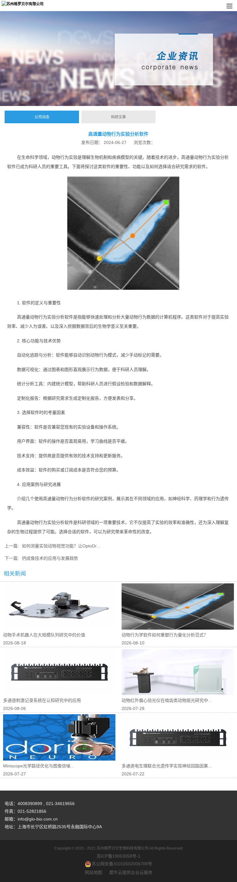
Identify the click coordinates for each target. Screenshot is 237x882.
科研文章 (118, 117)
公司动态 (42, 117)
